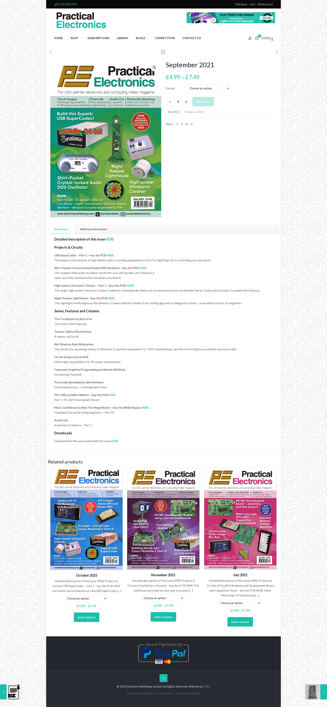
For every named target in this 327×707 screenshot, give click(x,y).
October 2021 (86, 575)
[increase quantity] (186, 102)
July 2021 (240, 575)
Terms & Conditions (188, 693)
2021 (201, 112)
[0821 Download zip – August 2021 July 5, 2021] (11, 691)
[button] (154, 67)
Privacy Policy (165, 693)
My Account (265, 4)
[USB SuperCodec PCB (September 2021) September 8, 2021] (316, 691)
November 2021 (163, 575)
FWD (206, 686)
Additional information (93, 229)
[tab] (61, 229)
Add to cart (203, 101)
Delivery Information (139, 693)
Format (170, 88)
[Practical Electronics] (81, 20)
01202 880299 (67, 4)
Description (61, 229)
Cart (252, 4)
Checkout (241, 4)
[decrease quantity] (170, 102)
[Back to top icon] (163, 678)
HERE (110, 255)
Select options (87, 617)
